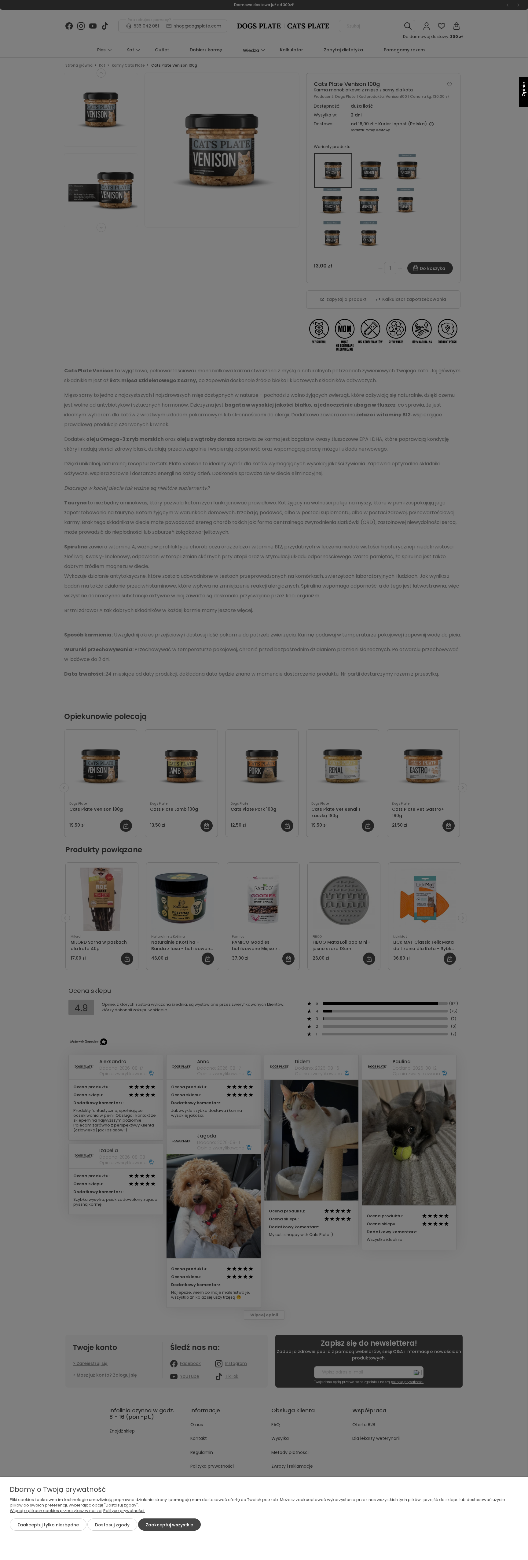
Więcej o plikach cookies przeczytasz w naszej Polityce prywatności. (77, 1511)
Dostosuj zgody (112, 1525)
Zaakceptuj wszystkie (169, 1525)
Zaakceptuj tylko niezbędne (48, 1525)
